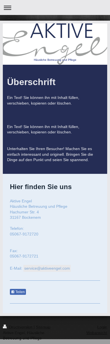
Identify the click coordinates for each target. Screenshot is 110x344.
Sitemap (43, 327)
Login (102, 327)
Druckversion (21, 327)
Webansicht (96, 332)
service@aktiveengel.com (47, 268)
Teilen (20, 292)
